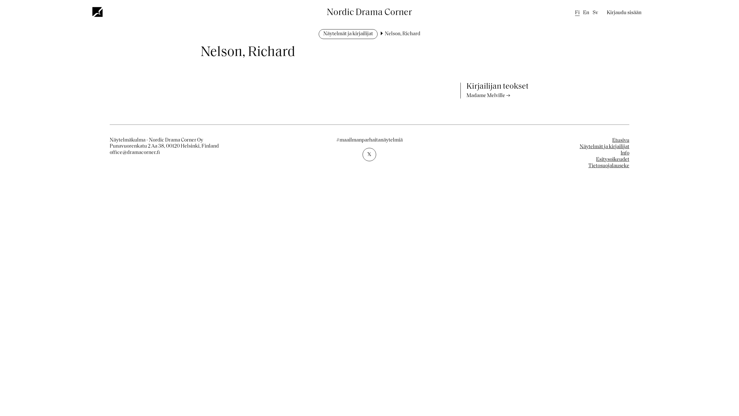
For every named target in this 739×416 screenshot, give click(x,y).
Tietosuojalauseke (608, 166)
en (586, 13)
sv (595, 13)
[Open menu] (97, 11)
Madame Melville (485, 96)
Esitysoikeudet (612, 159)
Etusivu (620, 140)
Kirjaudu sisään (624, 13)
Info (625, 153)
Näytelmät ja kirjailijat (348, 34)
